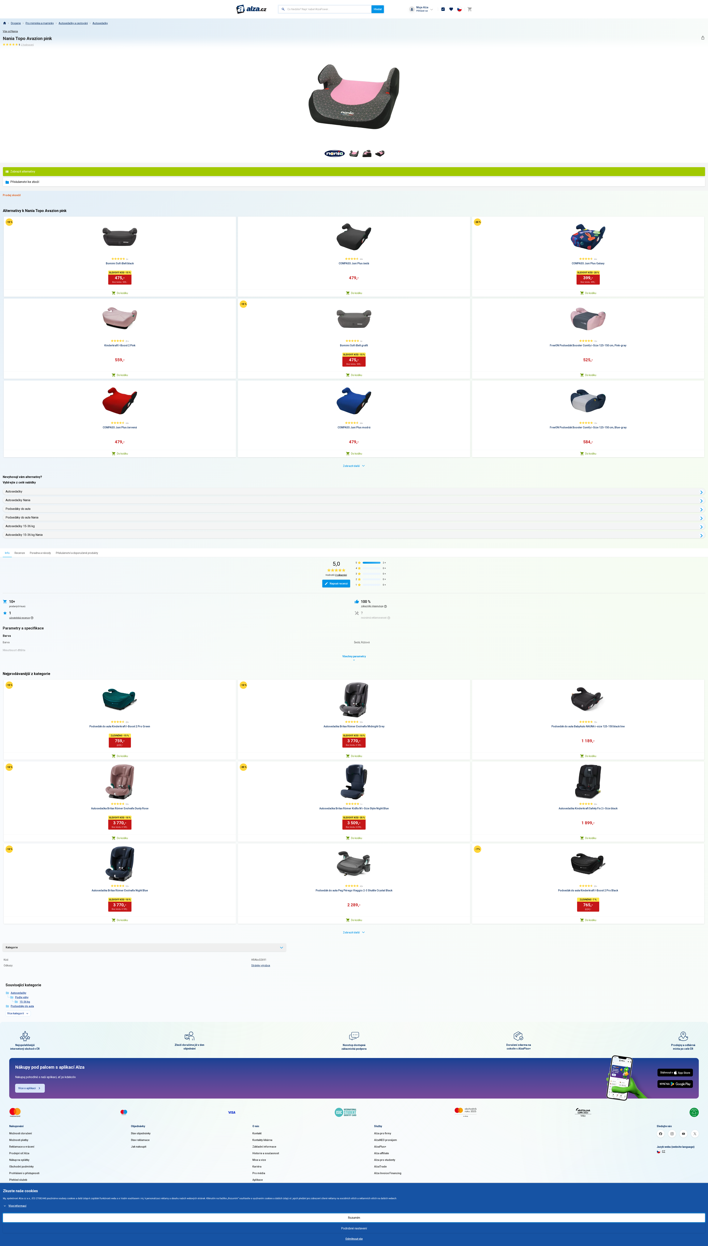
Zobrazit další (351, 465)
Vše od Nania (10, 31)
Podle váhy (21, 997)
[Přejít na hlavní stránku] (251, 9)
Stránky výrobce (260, 965)
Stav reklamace (140, 1140)
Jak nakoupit (138, 1146)
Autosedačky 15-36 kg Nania (24, 535)
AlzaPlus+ (380, 1146)
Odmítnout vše (354, 1238)
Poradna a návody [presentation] (40, 552)
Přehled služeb (18, 1179)
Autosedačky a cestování (73, 23)
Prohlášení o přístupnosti (24, 1173)
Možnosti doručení (20, 1133)
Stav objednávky (140, 1133)
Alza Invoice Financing (387, 1173)
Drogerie (16, 23)
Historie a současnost (265, 1153)
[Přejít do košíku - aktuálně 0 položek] (469, 9)
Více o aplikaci (27, 1088)
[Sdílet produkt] (702, 37)
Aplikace (257, 1179)
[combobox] (325, 9)
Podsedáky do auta (18, 509)
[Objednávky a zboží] (443, 9)
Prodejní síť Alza (19, 1153)
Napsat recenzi (339, 583)
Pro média (258, 1173)
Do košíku (122, 293)
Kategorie (12, 947)
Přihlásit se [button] (422, 10)
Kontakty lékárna (262, 1140)
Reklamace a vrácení (21, 1146)
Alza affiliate (381, 1153)
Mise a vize (259, 1159)
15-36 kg (25, 1001)
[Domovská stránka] (4, 23)
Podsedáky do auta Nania (22, 517)
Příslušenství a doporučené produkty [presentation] (77, 552)
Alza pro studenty (384, 1159)
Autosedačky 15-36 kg (20, 526)
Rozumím (354, 1217)
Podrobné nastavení (354, 1228)
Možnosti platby (18, 1140)
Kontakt (256, 1133)
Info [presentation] (7, 552)
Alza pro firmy (382, 1133)
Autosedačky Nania (18, 500)
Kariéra (256, 1166)
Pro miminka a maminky (40, 23)
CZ (663, 1151)
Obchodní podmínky (21, 1166)
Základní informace (264, 1146)
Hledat (378, 9)
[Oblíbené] (451, 9)
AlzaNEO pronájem (385, 1140)
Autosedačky (100, 23)
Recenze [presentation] (20, 552)
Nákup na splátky (19, 1159)
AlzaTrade (380, 1166)
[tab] (7, 553)
